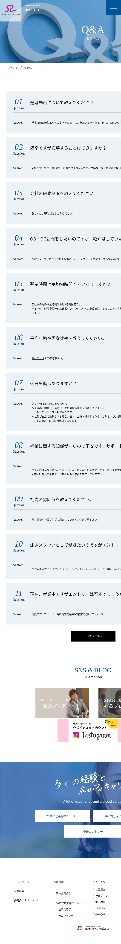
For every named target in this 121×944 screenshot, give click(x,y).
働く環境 (37, 519)
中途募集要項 (63, 909)
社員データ (38, 358)
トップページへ (93, 636)
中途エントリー (65, 915)
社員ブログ (50, 519)
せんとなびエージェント (68, 569)
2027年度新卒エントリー (70, 903)
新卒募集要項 (63, 893)
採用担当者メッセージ (26, 900)
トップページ (12, 68)
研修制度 (49, 213)
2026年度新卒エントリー (62, 816)
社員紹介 (100, 889)
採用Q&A (100, 914)
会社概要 (19, 891)
